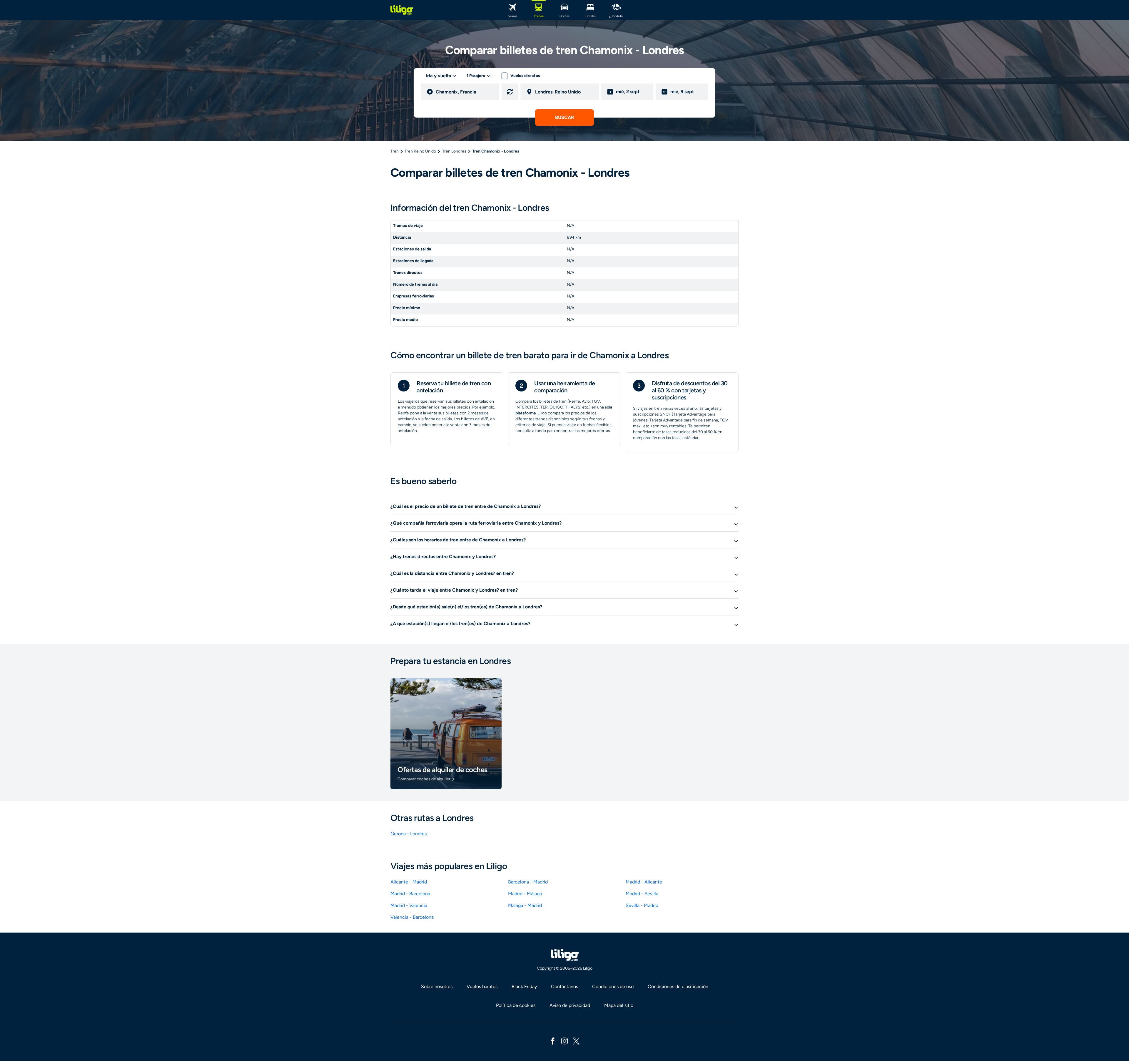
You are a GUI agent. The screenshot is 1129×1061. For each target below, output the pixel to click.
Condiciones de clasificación (678, 986)
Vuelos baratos (482, 986)
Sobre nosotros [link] (436, 986)
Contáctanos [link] (564, 986)
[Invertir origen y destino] (510, 91)
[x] (576, 1040)
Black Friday (524, 986)
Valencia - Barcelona (412, 917)
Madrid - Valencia (408, 905)
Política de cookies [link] (515, 1005)
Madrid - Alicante (644, 882)
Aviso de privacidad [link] (570, 1005)
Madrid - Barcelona (410, 893)
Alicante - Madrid (408, 882)
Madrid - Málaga (525, 893)
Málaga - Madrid (525, 905)
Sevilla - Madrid (642, 905)
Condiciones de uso (613, 986)
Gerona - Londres (408, 833)
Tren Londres (454, 151)
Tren (394, 151)
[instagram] (564, 1040)
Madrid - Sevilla (642, 893)
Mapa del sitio (618, 1005)
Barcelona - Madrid (528, 882)
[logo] (401, 10)
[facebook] (553, 1040)
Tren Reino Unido (420, 151)
